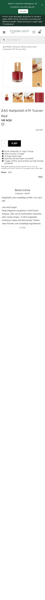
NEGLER (16, 47)
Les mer (23, 11)
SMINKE (8, 47)
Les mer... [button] (40, 130)
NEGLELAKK (26, 47)
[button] (33, 32)
